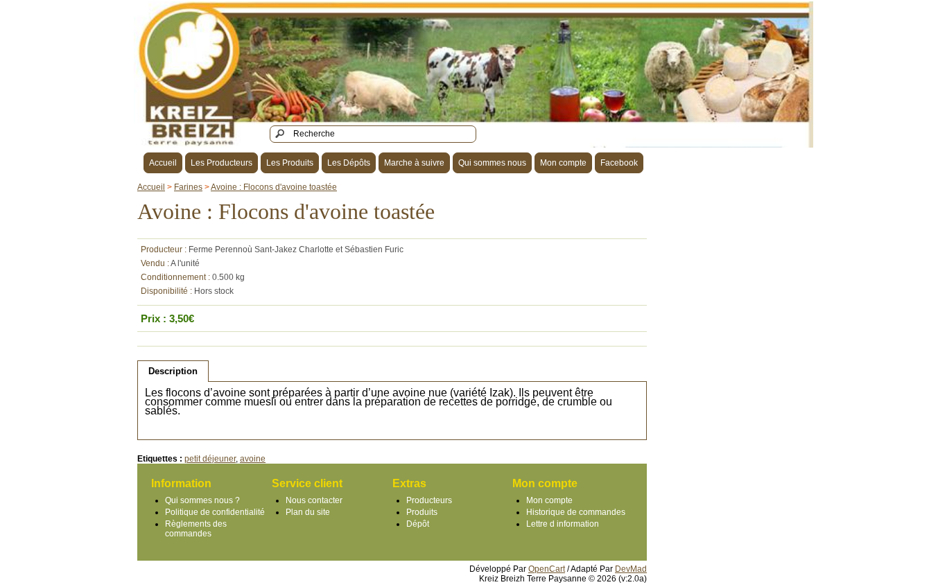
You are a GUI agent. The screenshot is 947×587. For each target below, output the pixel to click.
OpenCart (546, 569)
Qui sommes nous (492, 163)
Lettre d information (562, 524)
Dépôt (417, 524)
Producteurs (429, 500)
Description (173, 371)
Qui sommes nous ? (202, 500)
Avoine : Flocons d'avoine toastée (274, 187)
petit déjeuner (210, 459)
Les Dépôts (348, 163)
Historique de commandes (575, 512)
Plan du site (308, 512)
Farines (188, 187)
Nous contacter (314, 500)
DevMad (631, 569)
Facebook (619, 163)
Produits (421, 512)
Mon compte (563, 163)
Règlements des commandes (196, 528)
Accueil (163, 163)
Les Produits (289, 163)
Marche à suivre (414, 163)
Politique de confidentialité (215, 512)
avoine (253, 459)
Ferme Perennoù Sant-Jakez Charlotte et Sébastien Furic (296, 249)
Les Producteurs (221, 163)
